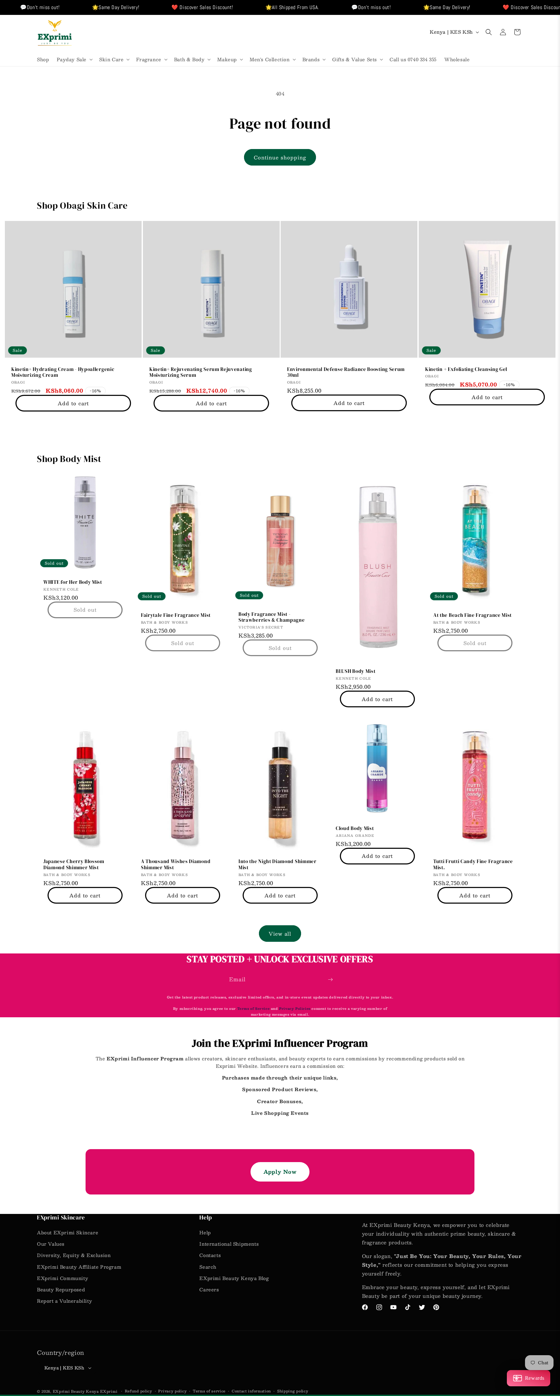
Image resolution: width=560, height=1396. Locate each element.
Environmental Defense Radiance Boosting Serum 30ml (346, 372)
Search (207, 1267)
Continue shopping (280, 157)
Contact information (251, 1391)
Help (205, 1232)
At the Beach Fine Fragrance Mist (472, 615)
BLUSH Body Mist (355, 671)
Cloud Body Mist (355, 828)
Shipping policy (293, 1391)
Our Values (50, 1244)
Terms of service (209, 1391)
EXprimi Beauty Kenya (76, 1391)
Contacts (210, 1255)
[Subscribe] (330, 979)
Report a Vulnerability (64, 1301)
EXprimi (109, 1391)
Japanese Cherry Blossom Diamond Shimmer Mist (73, 865)
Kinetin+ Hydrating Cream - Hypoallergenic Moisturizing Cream (62, 372)
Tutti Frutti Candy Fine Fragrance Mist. (473, 865)
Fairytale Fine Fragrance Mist (176, 615)
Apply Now (279, 1171)
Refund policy (138, 1391)
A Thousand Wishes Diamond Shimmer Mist (175, 865)
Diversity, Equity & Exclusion (74, 1255)
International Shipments (229, 1244)
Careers (209, 1289)
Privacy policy (172, 1391)
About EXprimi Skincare (67, 1232)
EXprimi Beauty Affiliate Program (79, 1267)
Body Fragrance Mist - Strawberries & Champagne (272, 617)
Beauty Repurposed (61, 1289)
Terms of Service (254, 1008)
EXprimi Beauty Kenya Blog (234, 1278)
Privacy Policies (294, 1008)
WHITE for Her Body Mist (72, 582)
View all (280, 933)
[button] (74, 59)
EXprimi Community (62, 1278)
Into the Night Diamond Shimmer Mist (278, 865)
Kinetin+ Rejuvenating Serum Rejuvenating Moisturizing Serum (200, 372)
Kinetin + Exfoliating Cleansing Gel (466, 369)
